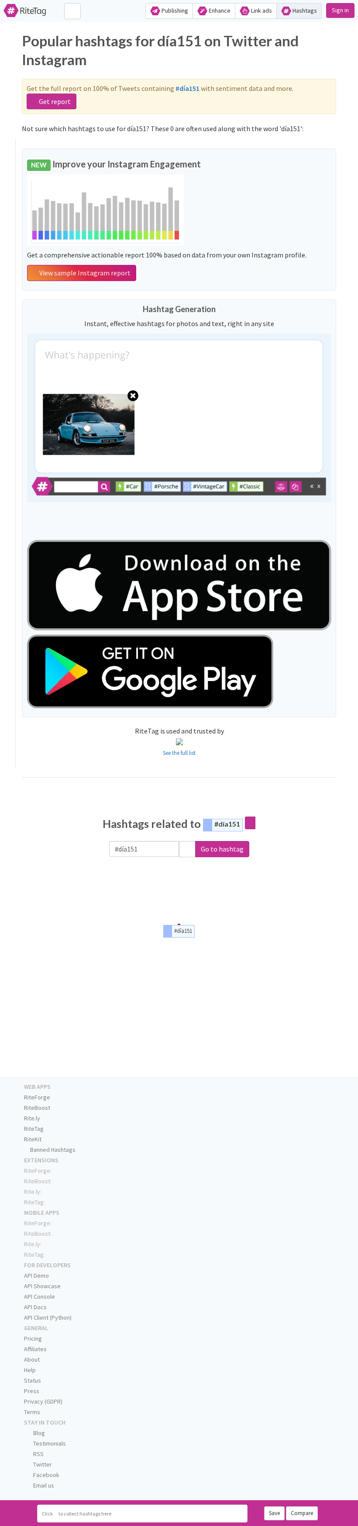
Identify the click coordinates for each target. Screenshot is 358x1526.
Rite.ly (32, 1118)
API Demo (36, 1275)
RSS (38, 1454)
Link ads (261, 10)
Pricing (33, 1338)
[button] (187, 849)
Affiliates (35, 1349)
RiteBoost (37, 1108)
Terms (32, 1412)
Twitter (42, 1464)
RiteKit (32, 1139)
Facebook (45, 1475)
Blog (38, 1433)
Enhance (219, 10)
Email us (43, 1485)
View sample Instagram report (84, 272)
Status (32, 1380)
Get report (54, 101)
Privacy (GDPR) (43, 1401)
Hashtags (304, 10)
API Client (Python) (48, 1317)
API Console (39, 1296)
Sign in (340, 10)
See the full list (179, 753)
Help (30, 1370)
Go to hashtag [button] (222, 849)
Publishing (174, 10)
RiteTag (34, 1129)
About (32, 1359)
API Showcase (42, 1286)
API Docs (35, 1307)
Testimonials (49, 1443)
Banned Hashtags (52, 1150)
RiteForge (37, 1097)
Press (31, 1391)
